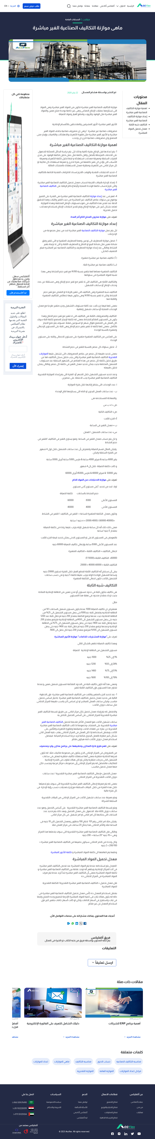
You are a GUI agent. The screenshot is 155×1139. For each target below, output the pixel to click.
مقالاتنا (95, 6)
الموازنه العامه (107, 1071)
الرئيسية (130, 6)
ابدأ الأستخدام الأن (18, 293)
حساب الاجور (103, 1061)
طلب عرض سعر (31, 6)
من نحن (140, 1107)
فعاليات (140, 1112)
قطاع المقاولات (110, 1112)
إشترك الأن (17, 366)
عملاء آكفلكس (137, 1102)
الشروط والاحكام (54, 1107)
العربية (13, 6)
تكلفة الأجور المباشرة (61, 852)
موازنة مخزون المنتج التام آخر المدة (88, 217)
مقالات (86, 19)
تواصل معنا (78, 6)
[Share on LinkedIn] (76, 924)
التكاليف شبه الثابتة (138, 124)
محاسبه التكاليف (83, 1061)
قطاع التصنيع (112, 1102)
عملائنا (87, 6)
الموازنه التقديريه (85, 1071)
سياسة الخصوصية (53, 1102)
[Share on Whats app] (72, 924)
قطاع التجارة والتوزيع (109, 1107)
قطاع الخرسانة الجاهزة (108, 1118)
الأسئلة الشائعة (81, 1107)
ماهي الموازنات (61, 1061)
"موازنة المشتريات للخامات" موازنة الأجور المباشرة (80, 636)
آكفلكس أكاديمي (107, 6)
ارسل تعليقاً (104, 962)
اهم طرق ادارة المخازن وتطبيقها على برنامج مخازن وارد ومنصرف (72, 746)
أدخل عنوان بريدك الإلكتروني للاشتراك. (18, 339)
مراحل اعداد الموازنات (130, 1071)
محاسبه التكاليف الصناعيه (128, 1061)
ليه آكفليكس (82, 1118)
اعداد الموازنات (40, 1061)
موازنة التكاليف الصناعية (93, 230)
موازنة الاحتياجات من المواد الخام (89, 479)
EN (5, 6)
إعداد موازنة (96, 196)
